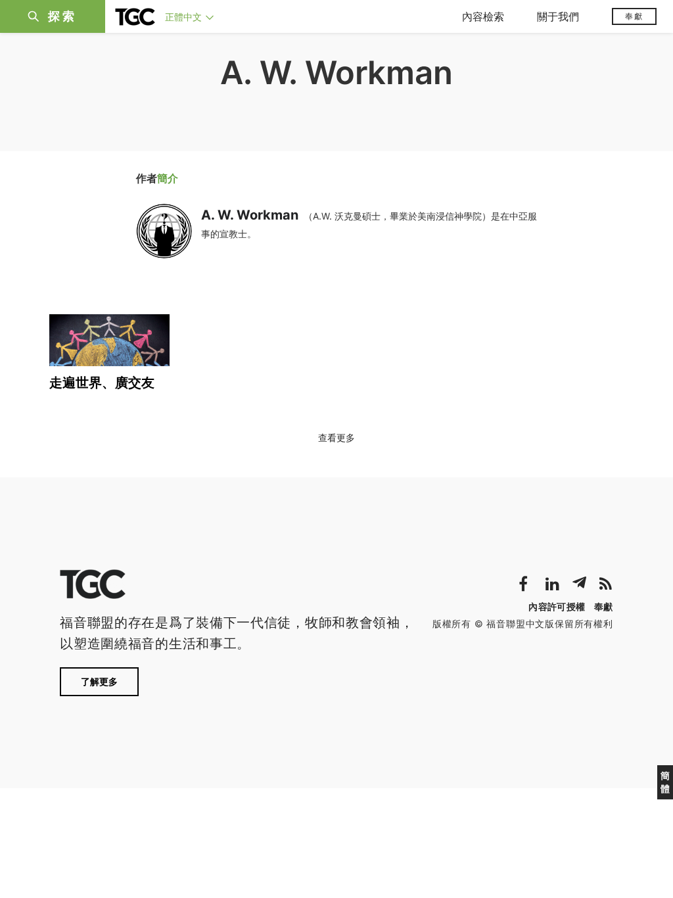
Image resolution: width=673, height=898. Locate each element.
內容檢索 (483, 16)
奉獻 (634, 16)
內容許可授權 (556, 606)
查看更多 (336, 437)
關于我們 (558, 16)
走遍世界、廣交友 (101, 382)
